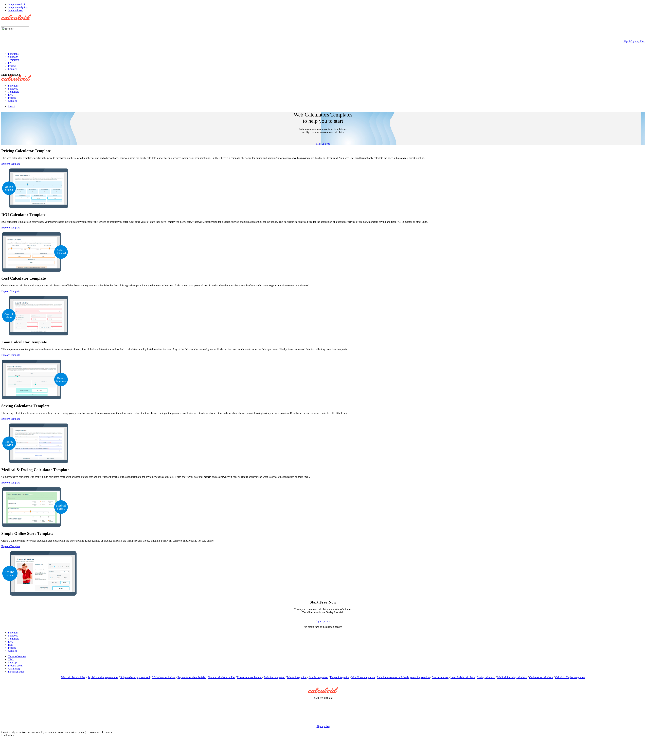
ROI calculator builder (163, 677)
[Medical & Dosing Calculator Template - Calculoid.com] (35, 526)
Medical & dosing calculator (512, 677)
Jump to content (16, 4)
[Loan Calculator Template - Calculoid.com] (35, 399)
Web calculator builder (73, 677)
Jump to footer (15, 10)
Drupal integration (339, 677)
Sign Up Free (323, 621)
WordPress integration (363, 677)
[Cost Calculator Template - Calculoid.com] (35, 335)
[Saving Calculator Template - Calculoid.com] (35, 462)
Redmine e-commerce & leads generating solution (403, 677)
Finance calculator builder (221, 677)
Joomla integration (318, 677)
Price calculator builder (249, 677)
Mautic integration (297, 677)
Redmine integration (274, 677)
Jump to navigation (18, 7)
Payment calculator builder (191, 677)
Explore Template (10, 163)
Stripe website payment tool (135, 677)
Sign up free (323, 726)
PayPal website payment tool (103, 677)
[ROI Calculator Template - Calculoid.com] (35, 271)
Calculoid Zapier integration (570, 677)
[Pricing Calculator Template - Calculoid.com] (35, 207)
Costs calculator (440, 677)
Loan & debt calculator (463, 677)
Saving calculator (486, 677)
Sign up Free (323, 143)
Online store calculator (541, 677)
